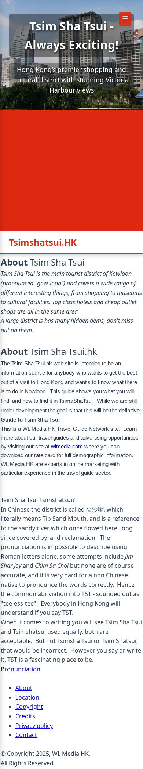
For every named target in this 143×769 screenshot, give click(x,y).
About (23, 688)
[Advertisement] (71, 171)
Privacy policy (34, 726)
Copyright (29, 707)
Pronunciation (20, 669)
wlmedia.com (67, 446)
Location (27, 697)
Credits (25, 716)
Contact (26, 735)
